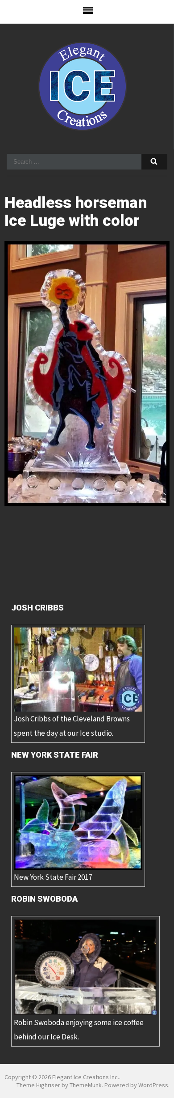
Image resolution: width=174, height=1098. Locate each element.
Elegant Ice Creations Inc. (85, 1077)
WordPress (153, 1085)
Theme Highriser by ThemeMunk (59, 1085)
